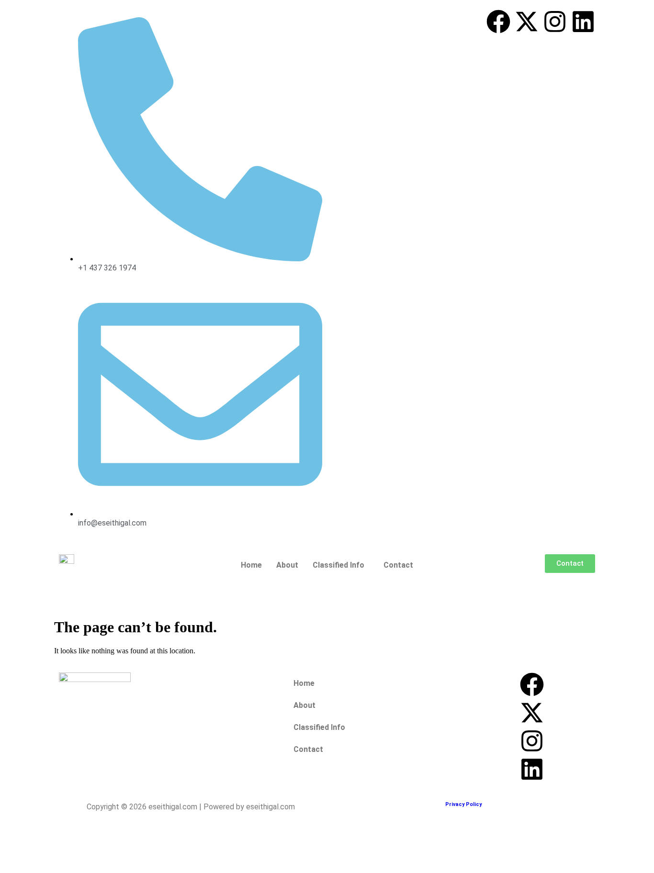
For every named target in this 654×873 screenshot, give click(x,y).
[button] (340, 565)
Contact (398, 565)
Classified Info (338, 565)
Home (251, 565)
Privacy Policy (463, 804)
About (287, 565)
